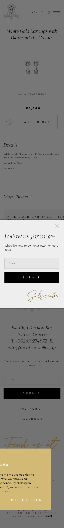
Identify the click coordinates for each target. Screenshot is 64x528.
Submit (32, 277)
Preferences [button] (26, 499)
